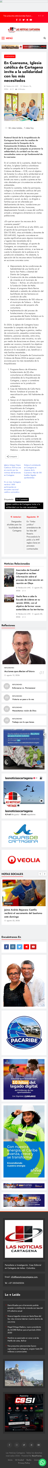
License (37, 1460)
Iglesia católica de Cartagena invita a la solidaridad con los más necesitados (23, 506)
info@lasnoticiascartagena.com (24, 1276)
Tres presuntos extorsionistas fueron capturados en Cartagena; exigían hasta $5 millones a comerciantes (25, 1349)
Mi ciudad (19, 1460)
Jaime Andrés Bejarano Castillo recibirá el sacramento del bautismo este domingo (23, 913)
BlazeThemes (37, 1455)
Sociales (8, 903)
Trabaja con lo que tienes (23, 722)
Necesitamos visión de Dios (24, 710)
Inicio (10, 1460)
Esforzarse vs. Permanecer (23, 688)
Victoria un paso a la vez (23, 699)
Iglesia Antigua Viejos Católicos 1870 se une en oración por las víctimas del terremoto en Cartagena (12, 470)
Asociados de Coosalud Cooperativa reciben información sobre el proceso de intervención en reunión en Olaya (29, 576)
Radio (28, 1460)
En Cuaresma (22, 499)
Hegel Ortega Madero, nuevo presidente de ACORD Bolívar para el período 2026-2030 (24, 1330)
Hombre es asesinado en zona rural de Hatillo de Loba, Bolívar (23, 1339)
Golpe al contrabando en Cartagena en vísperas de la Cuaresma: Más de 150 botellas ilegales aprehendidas (33, 471)
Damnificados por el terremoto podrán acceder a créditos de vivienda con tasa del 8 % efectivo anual (20, 17)
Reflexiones (9, 668)
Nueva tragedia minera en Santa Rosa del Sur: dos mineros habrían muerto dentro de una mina (25, 1319)
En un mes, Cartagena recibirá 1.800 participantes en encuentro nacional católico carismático (12, 487)
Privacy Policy (24, 1463)
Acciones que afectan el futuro (19, 671)
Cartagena (10, 56)
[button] (42, 1462)
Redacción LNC (12, 86)
